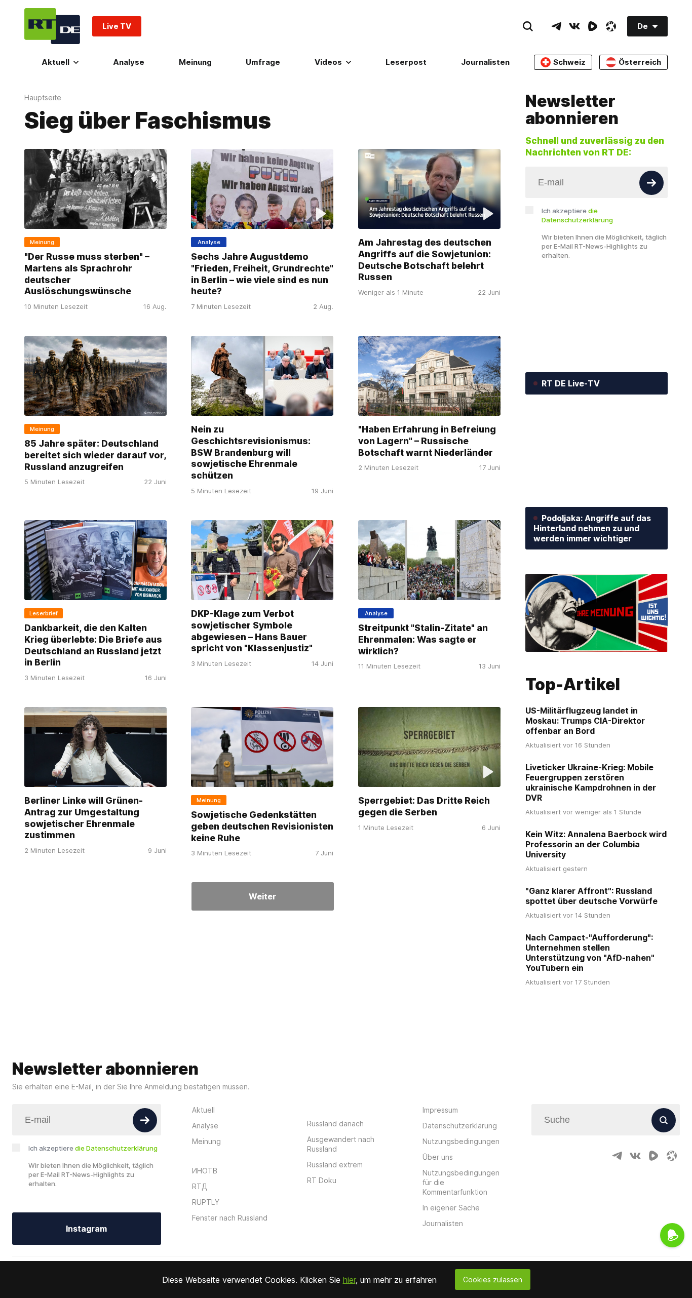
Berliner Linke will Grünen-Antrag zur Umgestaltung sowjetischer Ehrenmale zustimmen (83, 817)
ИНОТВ (204, 1170)
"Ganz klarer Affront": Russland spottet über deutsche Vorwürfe (591, 896)
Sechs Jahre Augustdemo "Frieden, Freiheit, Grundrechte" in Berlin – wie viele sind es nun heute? (262, 273)
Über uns (437, 1157)
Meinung (195, 62)
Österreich (640, 62)
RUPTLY (205, 1202)
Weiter (262, 896)
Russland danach (335, 1123)
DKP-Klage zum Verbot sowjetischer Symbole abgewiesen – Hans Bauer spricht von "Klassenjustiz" (252, 630)
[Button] (651, 183)
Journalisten (485, 62)
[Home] (52, 26)
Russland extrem (335, 1164)
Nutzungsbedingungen (460, 1141)
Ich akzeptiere (577, 215)
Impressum (440, 1110)
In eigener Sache (451, 1207)
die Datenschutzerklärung (116, 1148)
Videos (328, 62)
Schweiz (569, 62)
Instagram (86, 1229)
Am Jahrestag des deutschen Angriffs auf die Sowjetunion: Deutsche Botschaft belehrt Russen (424, 259)
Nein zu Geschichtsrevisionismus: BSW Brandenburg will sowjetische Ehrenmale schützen (251, 452)
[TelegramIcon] (556, 26)
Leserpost (406, 62)
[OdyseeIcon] (611, 26)
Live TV (116, 26)
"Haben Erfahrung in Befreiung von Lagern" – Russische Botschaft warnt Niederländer (427, 440)
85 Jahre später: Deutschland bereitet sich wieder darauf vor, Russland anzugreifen (95, 454)
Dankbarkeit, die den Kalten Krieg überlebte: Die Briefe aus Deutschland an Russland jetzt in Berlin (93, 644)
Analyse (128, 62)
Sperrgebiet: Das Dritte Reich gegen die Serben (424, 806)
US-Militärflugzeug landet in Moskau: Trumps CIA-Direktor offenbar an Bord (585, 720)
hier (349, 1280)
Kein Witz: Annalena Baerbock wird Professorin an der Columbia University (596, 844)
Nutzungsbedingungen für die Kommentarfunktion (460, 1182)
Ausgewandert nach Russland (340, 1144)
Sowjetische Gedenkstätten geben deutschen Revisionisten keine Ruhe (262, 826)
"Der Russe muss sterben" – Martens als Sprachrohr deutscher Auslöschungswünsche (86, 273)
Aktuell (55, 62)
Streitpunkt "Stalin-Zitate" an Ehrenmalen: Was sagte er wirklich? (423, 639)
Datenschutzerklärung (459, 1125)
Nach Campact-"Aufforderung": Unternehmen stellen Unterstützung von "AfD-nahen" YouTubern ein (590, 952)
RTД (199, 1186)
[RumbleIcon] (593, 26)
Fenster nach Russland (229, 1217)
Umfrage (263, 62)
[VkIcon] (574, 26)
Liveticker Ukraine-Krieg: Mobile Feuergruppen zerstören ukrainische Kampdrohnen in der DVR (590, 782)
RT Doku (321, 1180)
